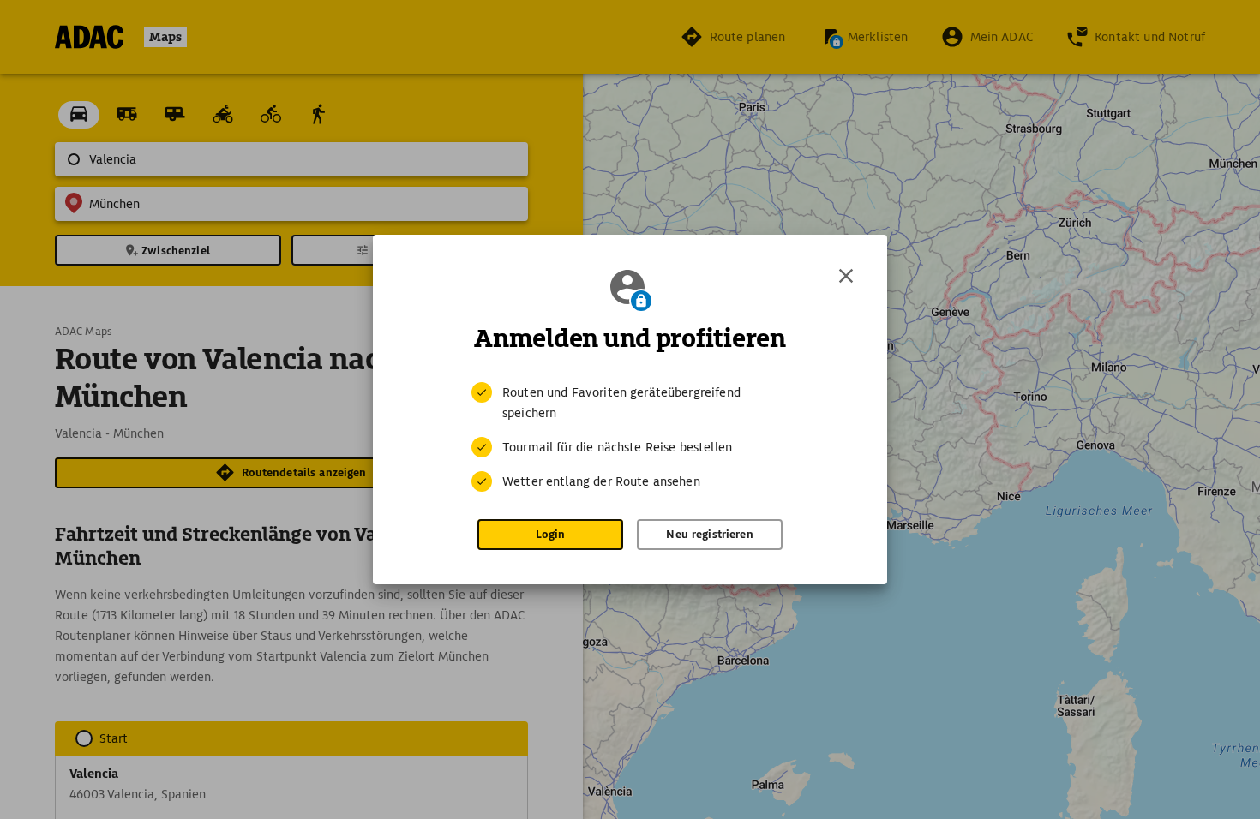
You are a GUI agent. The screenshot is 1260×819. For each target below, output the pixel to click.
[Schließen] (846, 275)
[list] (630, 437)
